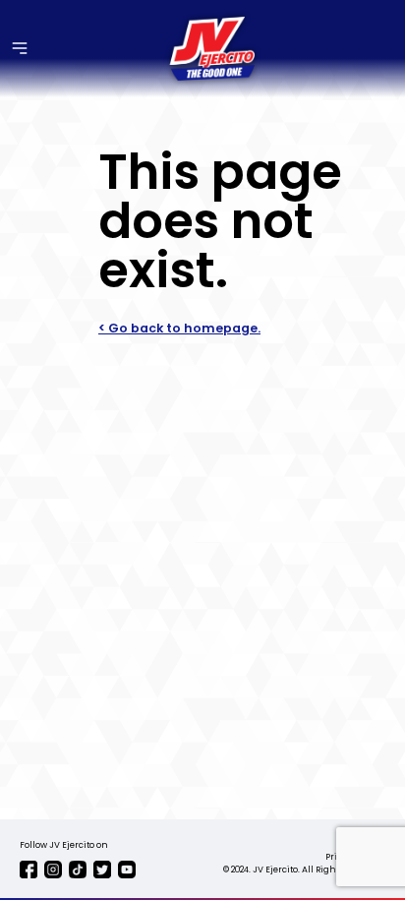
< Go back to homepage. (179, 328)
